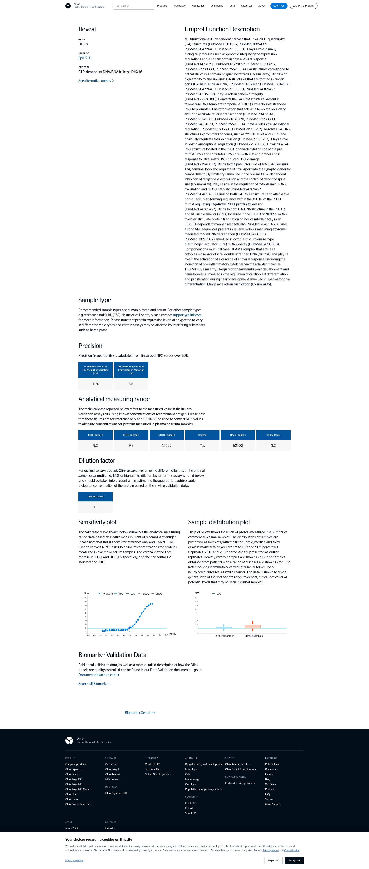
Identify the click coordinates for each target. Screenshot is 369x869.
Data (232, 5)
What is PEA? (152, 764)
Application (198, 5)
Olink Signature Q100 (117, 793)
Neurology (191, 769)
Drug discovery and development (204, 764)
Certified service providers (240, 783)
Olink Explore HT (74, 769)
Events (269, 774)
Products (162, 5)
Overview (110, 764)
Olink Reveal (72, 774)
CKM (187, 774)
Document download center (98, 674)
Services (230, 758)
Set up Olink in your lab (158, 774)
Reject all (273, 860)
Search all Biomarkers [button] (94, 683)
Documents (271, 769)
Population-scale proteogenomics (203, 789)
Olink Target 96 (73, 779)
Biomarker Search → (140, 712)
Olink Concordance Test (78, 804)
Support (269, 799)
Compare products (75, 764)
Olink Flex (70, 794)
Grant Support (273, 804)
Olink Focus (71, 799)
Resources (246, 5)
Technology (179, 5)
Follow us (110, 822)
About (261, 5)
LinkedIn (110, 828)
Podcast (269, 789)
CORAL (189, 808)
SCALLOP (190, 813)
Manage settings (74, 860)
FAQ (267, 794)
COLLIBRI (190, 803)
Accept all (294, 860)
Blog (267, 779)
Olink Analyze (113, 774)
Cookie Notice (291, 850)
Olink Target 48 (73, 784)
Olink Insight (112, 769)
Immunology (192, 779)
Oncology (190, 784)
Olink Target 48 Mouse (77, 789)
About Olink (71, 828)
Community (217, 5)
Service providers (235, 777)
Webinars (270, 784)
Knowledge (271, 758)
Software (110, 758)
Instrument (112, 787)
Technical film (152, 769)
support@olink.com (187, 315)
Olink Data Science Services (240, 769)
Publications (272, 764)
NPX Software (113, 779)
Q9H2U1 (85, 58)
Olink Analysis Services (237, 764)
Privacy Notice (271, 850)
